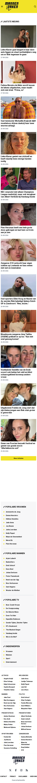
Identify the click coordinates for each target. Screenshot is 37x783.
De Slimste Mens (12, 612)
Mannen (9, 655)
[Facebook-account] (16, 770)
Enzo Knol (9, 569)
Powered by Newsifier (18, 780)
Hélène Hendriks (12, 519)
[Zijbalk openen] (2, 6)
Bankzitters (10, 562)
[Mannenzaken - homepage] (11, 6)
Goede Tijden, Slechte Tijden (16, 623)
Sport (8, 658)
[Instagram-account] (21, 770)
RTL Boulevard (11, 626)
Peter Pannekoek (12, 576)
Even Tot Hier (11, 616)
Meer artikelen (18, 458)
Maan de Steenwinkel (14, 537)
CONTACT (3, 776)
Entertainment (11, 662)
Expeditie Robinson (13, 619)
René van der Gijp (12, 580)
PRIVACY (13, 776)
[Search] (35, 6)
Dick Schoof (10, 565)
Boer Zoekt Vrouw (13, 605)
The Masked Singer (13, 630)
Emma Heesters (12, 515)
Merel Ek (9, 540)
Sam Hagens (10, 587)
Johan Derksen (11, 573)
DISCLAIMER (23, 776)
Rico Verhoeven (12, 583)
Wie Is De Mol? (11, 637)
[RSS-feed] (27, 770)
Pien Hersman (11, 544)
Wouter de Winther (13, 590)
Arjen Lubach (11, 558)
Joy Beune (10, 526)
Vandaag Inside (11, 633)
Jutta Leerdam (11, 530)
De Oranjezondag (12, 608)
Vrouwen (9, 651)
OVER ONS (33, 776)
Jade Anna (10, 522)
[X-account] (10, 770)
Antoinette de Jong (13, 512)
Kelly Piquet (10, 533)
